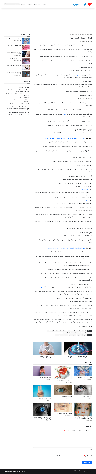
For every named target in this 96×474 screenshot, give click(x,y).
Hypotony (50, 331)
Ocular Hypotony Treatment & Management (82, 333)
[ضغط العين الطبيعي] (83, 390)
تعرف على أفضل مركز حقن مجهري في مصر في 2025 (18, 109)
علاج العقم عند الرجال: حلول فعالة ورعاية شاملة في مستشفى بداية (17, 100)
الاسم (90, 449)
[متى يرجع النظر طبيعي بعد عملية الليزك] (26, 54)
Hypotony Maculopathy (67, 333)
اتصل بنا (19, 471)
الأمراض (23, 4)
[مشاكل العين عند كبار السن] (42, 391)
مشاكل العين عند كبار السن (45, 398)
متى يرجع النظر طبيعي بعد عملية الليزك (13, 53)
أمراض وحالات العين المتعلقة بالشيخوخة (63, 413)
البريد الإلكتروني (88, 456)
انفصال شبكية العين (84, 201)
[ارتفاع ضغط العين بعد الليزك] (42, 371)
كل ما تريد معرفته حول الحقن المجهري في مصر (18, 106)
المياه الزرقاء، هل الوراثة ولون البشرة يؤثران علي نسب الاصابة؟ (42, 418)
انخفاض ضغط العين (72, 335)
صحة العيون (84, 34)
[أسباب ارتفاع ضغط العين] (63, 390)
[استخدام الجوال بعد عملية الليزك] (26, 67)
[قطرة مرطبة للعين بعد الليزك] (26, 47)
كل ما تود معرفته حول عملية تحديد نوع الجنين (19, 112)
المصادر (14, 471)
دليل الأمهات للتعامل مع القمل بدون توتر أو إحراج (18, 104)
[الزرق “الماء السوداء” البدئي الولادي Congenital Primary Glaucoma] (83, 409)
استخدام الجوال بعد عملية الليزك (14, 65)
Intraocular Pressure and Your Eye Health (78, 331)
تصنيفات (44, 4)
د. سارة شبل (88, 41)
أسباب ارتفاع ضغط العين (66, 396)
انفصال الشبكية (41, 287)
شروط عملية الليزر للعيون (15, 59)
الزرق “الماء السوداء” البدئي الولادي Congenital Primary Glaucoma (83, 417)
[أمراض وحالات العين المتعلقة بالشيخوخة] (63, 407)
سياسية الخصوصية (8, 471)
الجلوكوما (84, 335)
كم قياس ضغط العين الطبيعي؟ (64, 381)
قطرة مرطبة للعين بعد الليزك (14, 45)
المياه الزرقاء (79, 335)
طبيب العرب (79, 471)
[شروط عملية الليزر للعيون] (26, 61)
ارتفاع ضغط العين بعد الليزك (45, 378)
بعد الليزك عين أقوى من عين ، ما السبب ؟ (14, 73)
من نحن (23, 471)
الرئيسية (89, 34)
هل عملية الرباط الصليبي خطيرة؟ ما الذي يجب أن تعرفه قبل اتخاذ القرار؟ (18, 86)
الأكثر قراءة (29, 4)
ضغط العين (66, 335)
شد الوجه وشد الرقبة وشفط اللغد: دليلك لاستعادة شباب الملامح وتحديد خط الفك (18, 90)
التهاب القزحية (85, 189)
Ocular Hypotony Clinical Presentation (60, 331)
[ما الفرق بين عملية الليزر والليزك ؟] (83, 371)
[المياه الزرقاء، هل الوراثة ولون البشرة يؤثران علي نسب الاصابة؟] (42, 409)
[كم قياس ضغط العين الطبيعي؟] (63, 372)
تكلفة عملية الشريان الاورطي (22, 97)
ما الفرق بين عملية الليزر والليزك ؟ (84, 378)
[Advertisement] (48, 20)
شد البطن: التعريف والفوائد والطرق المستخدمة (18, 114)
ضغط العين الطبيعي (77, 75)
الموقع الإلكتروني (57, 456)
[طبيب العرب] (82, 4)
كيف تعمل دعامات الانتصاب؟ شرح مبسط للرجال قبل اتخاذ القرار (17, 94)
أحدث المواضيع (37, 4)
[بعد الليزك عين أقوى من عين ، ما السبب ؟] (26, 74)
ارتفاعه (64, 114)
